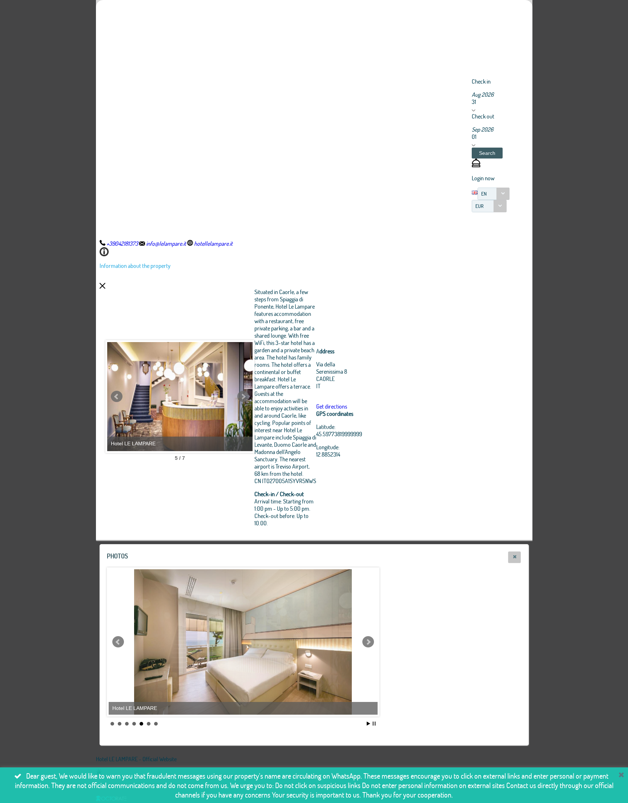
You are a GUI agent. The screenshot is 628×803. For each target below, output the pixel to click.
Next (243, 396)
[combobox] (494, 194)
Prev (116, 396)
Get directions (331, 406)
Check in (481, 81)
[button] (487, 153)
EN (484, 193)
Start (368, 724)
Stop (374, 724)
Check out (483, 116)
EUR (479, 205)
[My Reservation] (476, 165)
